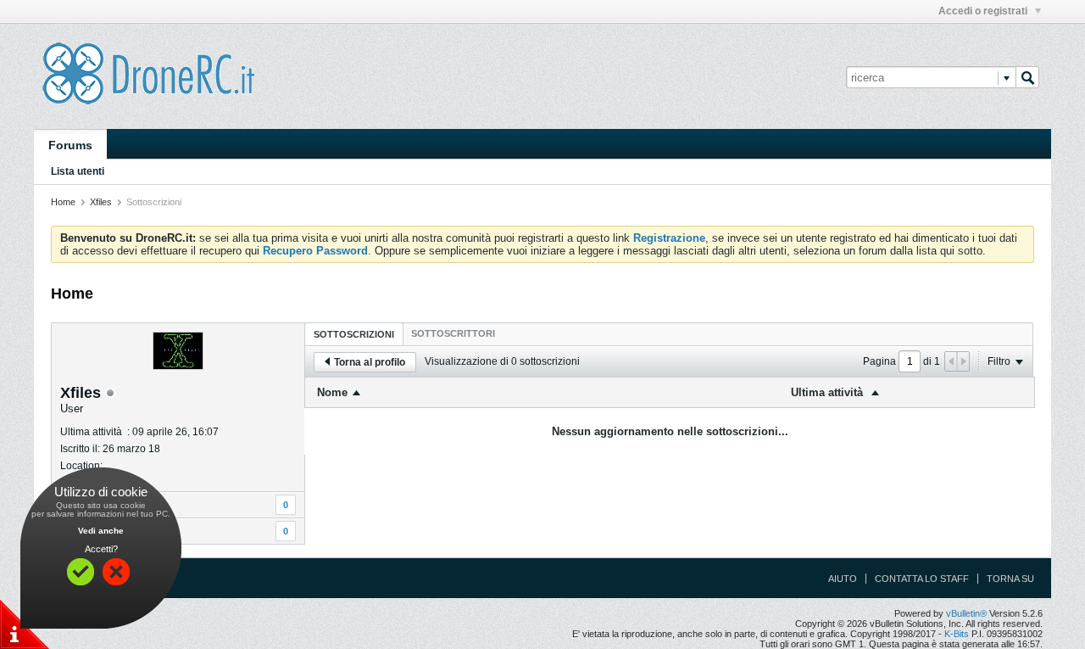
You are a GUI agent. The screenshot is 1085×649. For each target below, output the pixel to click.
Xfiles (101, 202)
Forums (70, 145)
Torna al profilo (369, 362)
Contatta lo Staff (922, 578)
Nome (332, 392)
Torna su (1010, 578)
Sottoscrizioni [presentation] (354, 334)
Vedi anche (101, 530)
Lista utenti (77, 171)
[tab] (353, 333)
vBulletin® (966, 613)
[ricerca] (1027, 77)
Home (63, 202)
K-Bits (956, 634)
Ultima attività (828, 392)
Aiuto (842, 578)
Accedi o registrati (984, 11)
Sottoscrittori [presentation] (453, 333)
